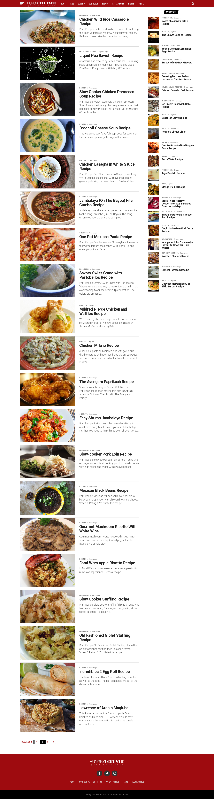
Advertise (97, 781)
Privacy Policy (112, 781)
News (71, 3)
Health (131, 3)
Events (105, 3)
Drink (141, 3)
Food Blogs (93, 3)
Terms (125, 781)
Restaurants (118, 3)
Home (63, 3)
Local (80, 3)
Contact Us (84, 781)
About (73, 781)
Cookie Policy (138, 781)
